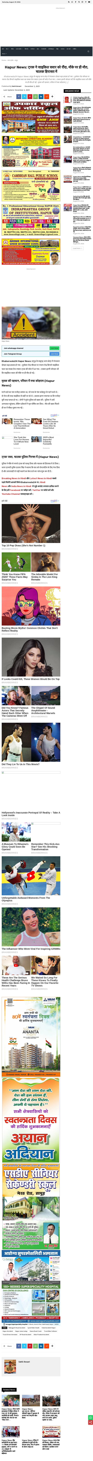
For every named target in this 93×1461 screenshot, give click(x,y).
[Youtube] (89, 2)
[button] (88, 51)
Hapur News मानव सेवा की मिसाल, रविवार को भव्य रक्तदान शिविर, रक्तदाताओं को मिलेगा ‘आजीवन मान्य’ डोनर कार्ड (51, 1444)
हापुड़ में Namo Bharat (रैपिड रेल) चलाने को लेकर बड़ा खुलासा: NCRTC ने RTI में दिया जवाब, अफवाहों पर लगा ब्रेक (82, 219)
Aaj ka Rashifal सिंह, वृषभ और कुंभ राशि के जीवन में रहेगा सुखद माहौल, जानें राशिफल (82, 198)
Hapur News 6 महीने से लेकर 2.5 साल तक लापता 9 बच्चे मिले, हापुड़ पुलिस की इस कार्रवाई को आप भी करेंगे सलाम (82, 188)
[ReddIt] (46, 96)
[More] (52, 96)
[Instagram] (82, 2)
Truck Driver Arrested (10, 1334)
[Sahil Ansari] (10, 1367)
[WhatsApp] (35, 96)
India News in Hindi (21, 486)
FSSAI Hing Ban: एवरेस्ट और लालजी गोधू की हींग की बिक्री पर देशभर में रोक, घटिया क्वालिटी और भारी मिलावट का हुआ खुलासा (82, 100)
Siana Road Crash (36, 1331)
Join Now (54, 348)
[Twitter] (79, 2)
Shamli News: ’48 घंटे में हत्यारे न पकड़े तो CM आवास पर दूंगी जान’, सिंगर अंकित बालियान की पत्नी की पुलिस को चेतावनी (82, 139)
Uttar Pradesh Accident (41, 1334)
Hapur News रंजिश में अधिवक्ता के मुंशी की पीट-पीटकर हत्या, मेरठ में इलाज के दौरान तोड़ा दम (30, 1443)
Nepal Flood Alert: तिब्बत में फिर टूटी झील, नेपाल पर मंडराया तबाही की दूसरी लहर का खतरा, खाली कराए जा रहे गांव (82, 229)
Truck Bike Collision (50, 1331)
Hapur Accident (8, 1331)
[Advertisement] (60, 26)
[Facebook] (75, 2)
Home (4, 60)
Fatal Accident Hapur (49, 1328)
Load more (77, 248)
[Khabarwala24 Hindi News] (14, 25)
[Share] (90, 1422)
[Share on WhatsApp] (90, 1417)
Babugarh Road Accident (17, 1328)
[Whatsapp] (72, 2)
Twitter (36, 490)
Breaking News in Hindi (14, 478)
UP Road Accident (25, 1334)
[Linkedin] (41, 96)
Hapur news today (21, 1331)
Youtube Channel (11, 494)
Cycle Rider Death (33, 1328)
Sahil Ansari (16, 86)
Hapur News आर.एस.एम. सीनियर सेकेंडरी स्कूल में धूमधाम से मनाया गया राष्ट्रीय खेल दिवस (30, 1413)
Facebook (15, 490)
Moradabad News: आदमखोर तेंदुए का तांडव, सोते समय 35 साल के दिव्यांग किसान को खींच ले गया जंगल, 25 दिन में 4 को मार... (81, 149)
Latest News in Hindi (41, 478)
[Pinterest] (85, 2)
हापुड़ (16, 60)
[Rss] (68, 2)
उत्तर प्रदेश (10, 60)
